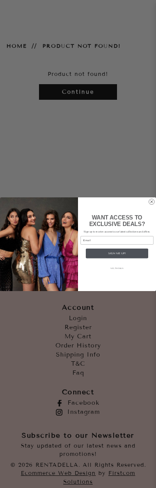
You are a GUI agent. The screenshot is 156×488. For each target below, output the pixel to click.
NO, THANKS (116, 268)
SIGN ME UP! (117, 253)
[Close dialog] (151, 201)
